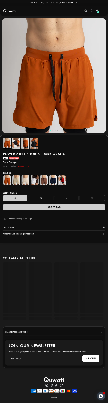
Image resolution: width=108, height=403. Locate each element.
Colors (7, 173)
